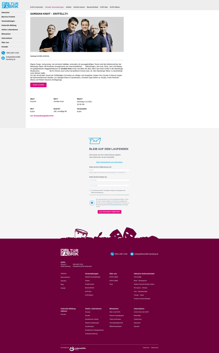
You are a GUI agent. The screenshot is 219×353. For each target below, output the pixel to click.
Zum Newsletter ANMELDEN (109, 212)
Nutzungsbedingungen (116, 204)
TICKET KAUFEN (38, 85)
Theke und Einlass (115, 319)
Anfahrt (68, 7)
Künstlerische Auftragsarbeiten (94, 330)
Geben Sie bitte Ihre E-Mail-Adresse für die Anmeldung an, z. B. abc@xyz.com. (107, 172)
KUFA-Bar (104, 7)
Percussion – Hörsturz (140, 288)
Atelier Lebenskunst (10, 30)
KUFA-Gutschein (36, 7)
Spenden (63, 281)
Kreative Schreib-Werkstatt (142, 298)
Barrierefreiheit (92, 7)
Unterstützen (7, 38)
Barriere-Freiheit (8, 17)
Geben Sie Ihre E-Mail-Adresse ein (100, 167)
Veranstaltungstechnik (116, 323)
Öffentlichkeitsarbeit (115, 326)
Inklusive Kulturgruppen (117, 315)
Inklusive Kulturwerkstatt (144, 274)
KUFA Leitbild (114, 277)
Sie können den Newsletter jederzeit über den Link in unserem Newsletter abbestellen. (109, 195)
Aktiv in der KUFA (115, 312)
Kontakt (5, 47)
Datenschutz (154, 347)
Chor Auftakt (137, 277)
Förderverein (138, 319)
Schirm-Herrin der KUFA (141, 312)
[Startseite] (10, 5)
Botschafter (137, 315)
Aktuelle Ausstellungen (92, 323)
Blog (62, 284)
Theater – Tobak (139, 295)
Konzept (63, 314)
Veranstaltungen (8, 21)
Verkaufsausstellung (91, 333)
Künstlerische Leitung (91, 319)
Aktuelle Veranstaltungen (54, 7)
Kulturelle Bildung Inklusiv (68, 310)
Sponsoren (137, 323)
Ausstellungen (89, 326)
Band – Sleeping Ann (140, 280)
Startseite (5, 12)
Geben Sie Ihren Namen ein (98, 177)
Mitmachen (6, 34)
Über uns (5, 42)
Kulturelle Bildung (9, 25)
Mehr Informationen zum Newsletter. (109, 162)
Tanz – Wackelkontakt (140, 291)
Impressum (146, 347)
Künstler (87, 315)
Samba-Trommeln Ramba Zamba (144, 284)
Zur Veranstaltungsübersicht (41, 116)
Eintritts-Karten (79, 7)
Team (111, 284)
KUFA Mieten (115, 7)
